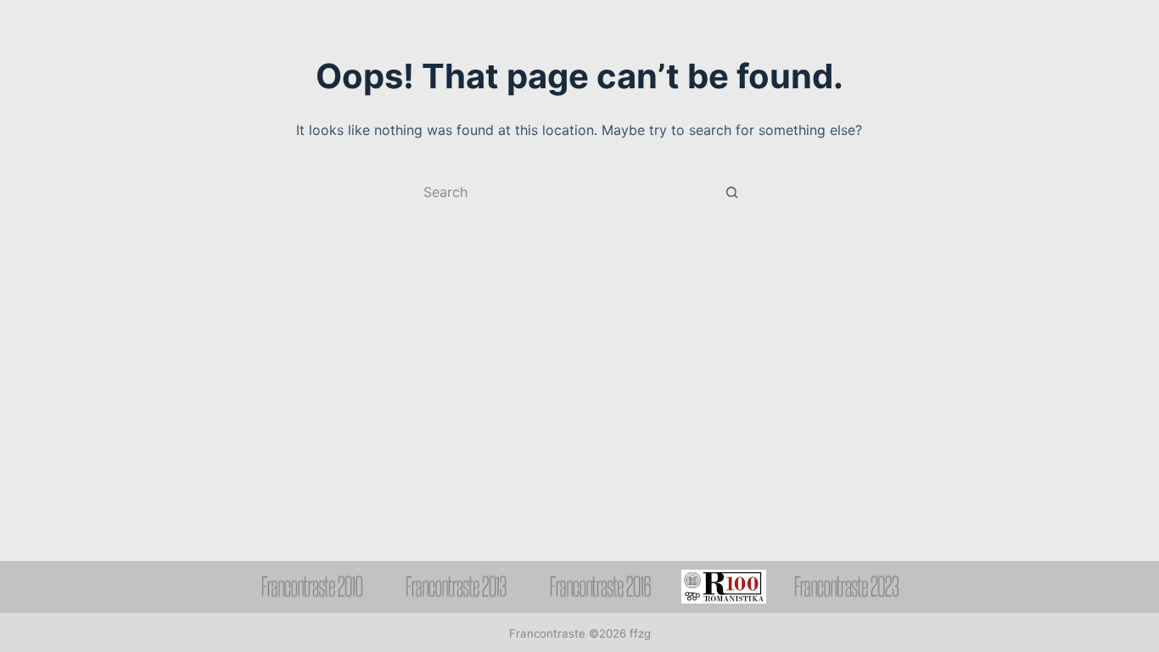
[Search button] (732, 192)
